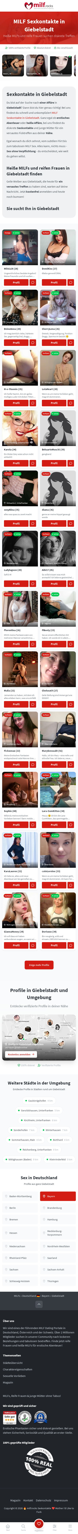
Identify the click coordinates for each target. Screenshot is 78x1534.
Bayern (46, 1295)
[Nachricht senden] (33, 282)
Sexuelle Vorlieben (14, 1376)
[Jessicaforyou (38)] (50, 1022)
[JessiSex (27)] (28, 1029)
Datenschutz (43, 1500)
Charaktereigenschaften (17, 1369)
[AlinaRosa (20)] (46, 1034)
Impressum (61, 1500)
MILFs (17, 1295)
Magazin (8, 1382)
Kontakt (28, 1500)
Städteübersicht (12, 1363)
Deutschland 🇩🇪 (31, 1295)
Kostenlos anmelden (19, 1054)
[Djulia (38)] (16, 1018)
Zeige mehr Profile (39, 965)
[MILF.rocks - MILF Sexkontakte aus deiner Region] (39, 5)
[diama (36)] (57, 1027)
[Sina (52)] (20, 1036)
